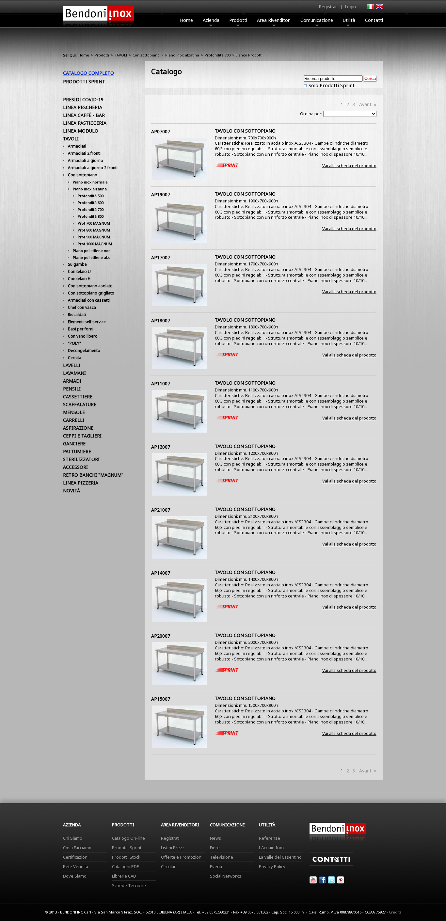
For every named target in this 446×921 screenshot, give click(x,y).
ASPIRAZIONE (78, 428)
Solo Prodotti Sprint (331, 85)
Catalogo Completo (88, 73)
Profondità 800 (91, 216)
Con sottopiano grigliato (91, 293)
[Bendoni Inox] (98, 28)
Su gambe (77, 264)
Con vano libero (83, 336)
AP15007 (160, 699)
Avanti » (367, 104)
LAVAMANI (74, 373)
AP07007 (160, 131)
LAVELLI (71, 365)
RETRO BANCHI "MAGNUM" (93, 475)
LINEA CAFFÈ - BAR (84, 115)
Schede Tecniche (129, 885)
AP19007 (160, 194)
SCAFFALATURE (79, 404)
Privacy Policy (272, 866)
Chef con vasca (82, 307)
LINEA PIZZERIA (80, 483)
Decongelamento (84, 350)
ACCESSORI (75, 467)
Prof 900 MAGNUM (94, 236)
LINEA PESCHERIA (82, 107)
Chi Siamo (72, 838)
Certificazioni (75, 857)
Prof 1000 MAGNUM (95, 243)
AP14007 (160, 573)
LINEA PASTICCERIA (84, 123)
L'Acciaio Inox (272, 847)
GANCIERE (74, 443)
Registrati (328, 6)
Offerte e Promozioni (181, 857)
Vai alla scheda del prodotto (349, 165)
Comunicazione (316, 20)
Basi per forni (80, 329)
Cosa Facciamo (77, 847)
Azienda (211, 20)
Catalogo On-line (128, 838)
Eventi (216, 866)
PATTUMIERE (77, 451)
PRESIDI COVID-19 (83, 99)
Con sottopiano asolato (90, 286)
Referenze (269, 838)
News (215, 838)
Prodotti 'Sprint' (127, 847)
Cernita (74, 357)
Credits (395, 912)
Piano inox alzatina (182, 55)
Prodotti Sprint (84, 81)
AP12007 (160, 447)
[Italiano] (370, 8)
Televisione (221, 857)
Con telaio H (79, 278)
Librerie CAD (124, 876)
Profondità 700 (218, 55)
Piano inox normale (90, 182)
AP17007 (160, 257)
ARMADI (72, 381)
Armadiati (77, 146)
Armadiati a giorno (85, 160)
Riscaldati (77, 314)
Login (350, 6)
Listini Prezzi (173, 847)
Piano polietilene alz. (91, 257)
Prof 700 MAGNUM (94, 223)
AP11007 (160, 383)
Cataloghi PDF (125, 866)
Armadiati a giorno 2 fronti (93, 167)
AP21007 (160, 510)
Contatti (374, 20)
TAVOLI (121, 55)
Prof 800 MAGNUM (94, 230)
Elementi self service (87, 322)
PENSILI (72, 389)
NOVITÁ (71, 490)
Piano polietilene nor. (91, 250)
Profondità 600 (91, 202)
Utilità (349, 20)
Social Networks (225, 876)
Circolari (169, 866)
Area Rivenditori (274, 20)
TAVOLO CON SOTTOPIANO (245, 131)
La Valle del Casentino (280, 857)
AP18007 (160, 320)
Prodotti (238, 20)
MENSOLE (74, 412)
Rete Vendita (75, 866)
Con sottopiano (146, 55)
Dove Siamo (75, 876)
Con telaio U (79, 271)
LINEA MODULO (80, 131)
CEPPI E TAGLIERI (82, 436)
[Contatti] (331, 864)
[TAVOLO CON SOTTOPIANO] (179, 179)
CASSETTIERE (77, 396)
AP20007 (160, 636)
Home (186, 20)
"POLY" (74, 343)
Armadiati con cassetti (89, 300)
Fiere (215, 847)
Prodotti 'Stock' (126, 857)
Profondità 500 (91, 195)
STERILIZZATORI (81, 459)
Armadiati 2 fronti (84, 153)
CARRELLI (73, 420)
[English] (379, 8)
